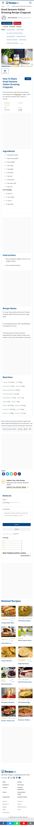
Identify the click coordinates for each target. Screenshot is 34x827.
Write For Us (6, 804)
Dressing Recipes (11, 36)
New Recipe (20, 785)
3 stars (14, 502)
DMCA (4, 809)
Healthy (19, 782)
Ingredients (6, 785)
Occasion (5, 787)
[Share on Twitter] (7, 474)
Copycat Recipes (11, 29)
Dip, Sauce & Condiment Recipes (14, 33)
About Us (5, 801)
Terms (18, 809)
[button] (30, 823)
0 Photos (18, 26)
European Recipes (21, 36)
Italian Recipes (22, 39)
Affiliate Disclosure (21, 807)
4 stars (16, 502)
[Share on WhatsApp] (11, 474)
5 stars (17, 502)
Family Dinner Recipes (12, 39)
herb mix (18, 94)
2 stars (12, 502)
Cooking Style (6, 797)
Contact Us (20, 801)
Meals (4, 782)
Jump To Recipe (7, 23)
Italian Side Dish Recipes (12, 43)
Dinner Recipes (20, 29)
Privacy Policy (6, 812)
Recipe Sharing (5, 425)
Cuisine (5, 792)
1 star (11, 502)
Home (2, 6)
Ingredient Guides (22, 797)
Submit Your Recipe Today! (16, 487)
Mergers (5, 807)
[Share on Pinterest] (17, 23)
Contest (19, 804)
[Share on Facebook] (3, 474)
